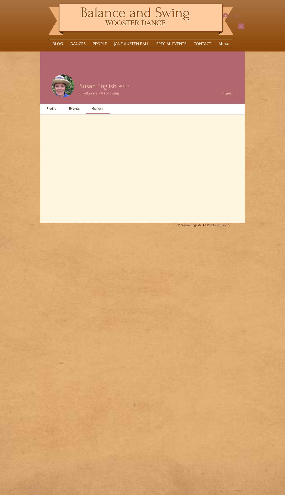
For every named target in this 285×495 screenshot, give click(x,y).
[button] (241, 25)
